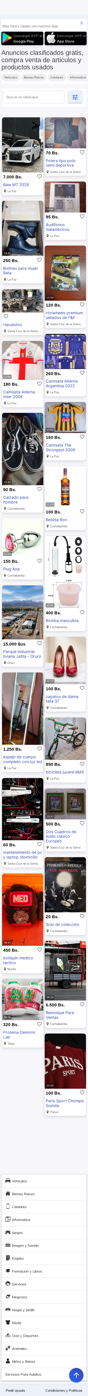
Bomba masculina (62, 620)
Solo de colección (62, 924)
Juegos (17, 1232)
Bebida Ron (56, 519)
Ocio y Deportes (25, 1335)
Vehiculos (10, 77)
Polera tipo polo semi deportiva (61, 163)
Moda (16, 1322)
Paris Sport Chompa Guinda (65, 1103)
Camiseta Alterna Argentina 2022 (62, 383)
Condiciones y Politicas (63, 1390)
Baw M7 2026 (16, 184)
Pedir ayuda (15, 1390)
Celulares (56, 77)
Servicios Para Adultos (23, 1374)
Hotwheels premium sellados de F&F (64, 315)
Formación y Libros (27, 1271)
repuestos (12, 324)
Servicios (19, 1284)
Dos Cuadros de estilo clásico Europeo (61, 836)
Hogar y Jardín (23, 1310)
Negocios (19, 1297)
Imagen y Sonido (25, 1245)
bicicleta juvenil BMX (65, 772)
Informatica (21, 1219)
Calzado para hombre (15, 499)
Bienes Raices (34, 77)
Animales (19, 1348)
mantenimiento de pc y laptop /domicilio (22, 854)
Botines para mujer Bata (20, 270)
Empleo (18, 1258)
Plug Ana (11, 569)
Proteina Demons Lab (19, 1034)
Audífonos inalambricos (57, 227)
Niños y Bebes (23, 1361)
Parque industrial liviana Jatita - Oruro (22, 654)
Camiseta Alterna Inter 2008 (19, 394)
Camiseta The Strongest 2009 (60, 447)
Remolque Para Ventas (60, 1015)
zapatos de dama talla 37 (62, 699)
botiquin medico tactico (18, 960)
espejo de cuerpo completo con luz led (22, 759)
